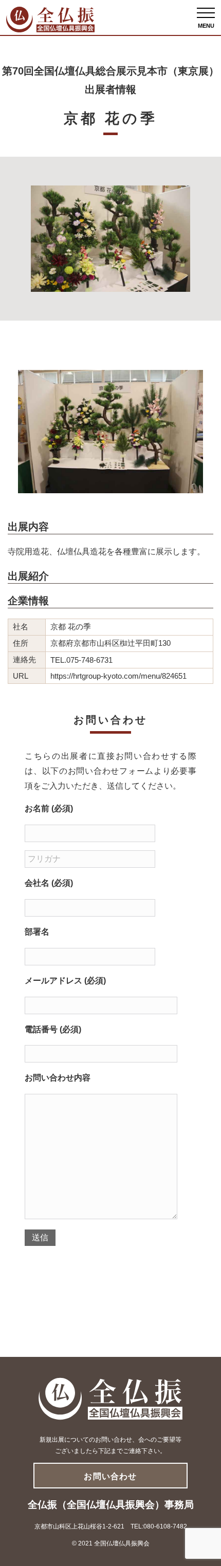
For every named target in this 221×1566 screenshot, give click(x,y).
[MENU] (206, 12)
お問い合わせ (110, 1476)
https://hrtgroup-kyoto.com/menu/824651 (118, 676)
